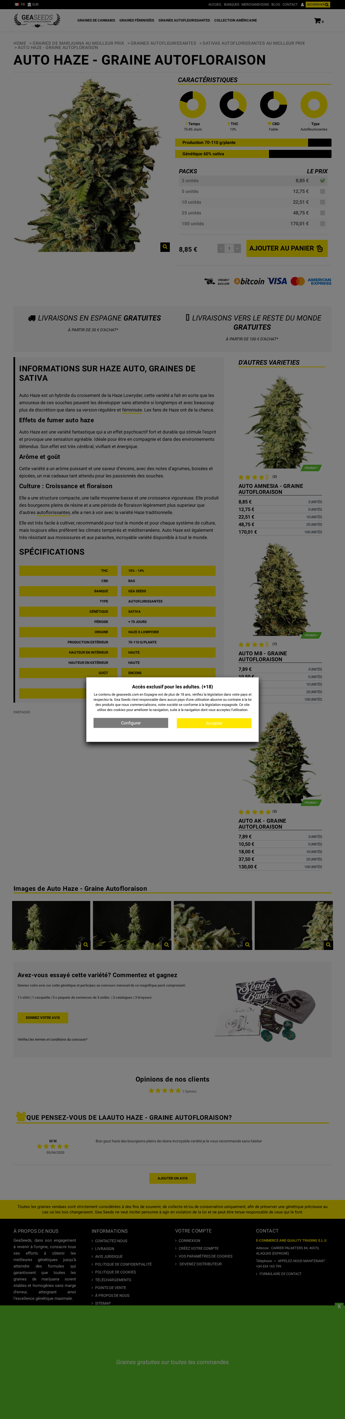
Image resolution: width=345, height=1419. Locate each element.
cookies (119, 710)
